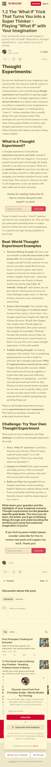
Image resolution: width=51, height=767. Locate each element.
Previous (10, 581)
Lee (9, 50)
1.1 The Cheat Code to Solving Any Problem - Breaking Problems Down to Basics (18, 664)
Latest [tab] (12, 632)
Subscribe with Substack (27, 727)
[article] (25, 647)
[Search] (46, 632)
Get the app (38, 755)
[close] (43, 678)
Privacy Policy (30, 738)
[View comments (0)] (13, 59)
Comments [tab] (8, 599)
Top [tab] (5, 632)
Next (42, 581)
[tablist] (13, 599)
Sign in (45, 3)
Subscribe (36, 3)
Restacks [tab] (19, 599)
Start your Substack (19, 755)
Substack (12, 761)
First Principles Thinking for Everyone (17, 641)
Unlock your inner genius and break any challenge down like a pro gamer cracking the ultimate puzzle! (18, 672)
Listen (45, 52)
